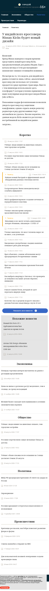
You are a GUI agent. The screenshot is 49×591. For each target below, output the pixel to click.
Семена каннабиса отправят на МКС (16, 544)
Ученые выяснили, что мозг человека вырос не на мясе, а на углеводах (24, 233)
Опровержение (7, 493)
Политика (15, 27)
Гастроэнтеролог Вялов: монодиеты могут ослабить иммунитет (22, 189)
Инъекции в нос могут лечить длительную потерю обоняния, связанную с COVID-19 (23, 222)
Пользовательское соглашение (31, 580)
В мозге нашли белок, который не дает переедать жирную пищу (21, 291)
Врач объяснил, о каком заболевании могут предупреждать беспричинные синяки (23, 255)
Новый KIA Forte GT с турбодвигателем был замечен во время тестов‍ (13, 326)
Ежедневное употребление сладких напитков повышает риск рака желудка (23, 244)
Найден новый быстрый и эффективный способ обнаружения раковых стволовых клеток (25, 178)
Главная (5, 27)
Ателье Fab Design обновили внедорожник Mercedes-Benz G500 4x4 (15, 346)
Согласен (4, 588)
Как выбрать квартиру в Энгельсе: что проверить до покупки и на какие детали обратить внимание (25, 278)
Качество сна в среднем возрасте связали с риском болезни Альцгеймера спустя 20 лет (23, 302)
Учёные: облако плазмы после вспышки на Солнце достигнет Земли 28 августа (22, 168)
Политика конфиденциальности (10, 580)
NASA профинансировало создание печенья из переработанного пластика (24, 200)
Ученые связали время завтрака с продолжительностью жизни (18, 211)
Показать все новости (23, 311)
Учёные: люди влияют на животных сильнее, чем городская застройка (23, 146)
